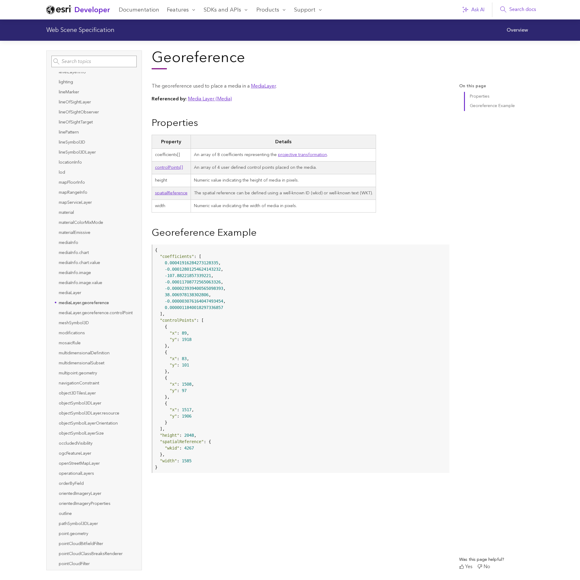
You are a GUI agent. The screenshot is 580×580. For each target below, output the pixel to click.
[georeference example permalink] (261, 233)
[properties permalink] (203, 123)
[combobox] (94, 61)
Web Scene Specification (80, 30)
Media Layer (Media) (210, 99)
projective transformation (302, 154)
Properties (480, 96)
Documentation (139, 10)
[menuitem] (517, 30)
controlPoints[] (169, 167)
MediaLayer (263, 86)
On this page (472, 86)
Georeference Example (492, 105)
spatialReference (171, 193)
